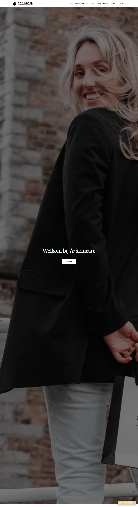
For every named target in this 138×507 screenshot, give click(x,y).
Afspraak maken (102, 4)
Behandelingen (80, 4)
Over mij (113, 4)
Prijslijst (92, 4)
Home (71, 4)
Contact (121, 4)
